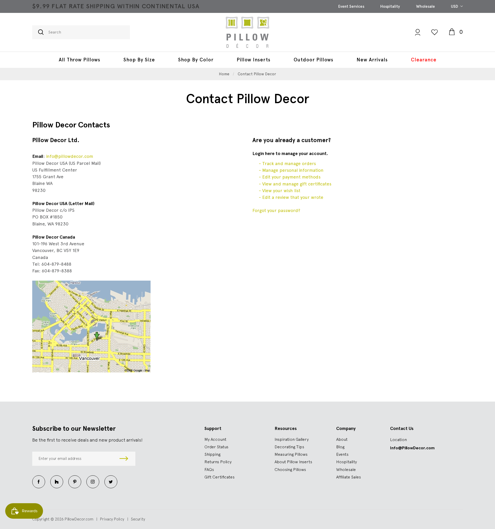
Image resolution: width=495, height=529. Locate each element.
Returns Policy (218, 461)
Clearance (423, 60)
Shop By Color (195, 60)
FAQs (209, 469)
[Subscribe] (123, 459)
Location (398, 439)
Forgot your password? (276, 210)
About (342, 439)
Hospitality (390, 6)
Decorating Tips (289, 446)
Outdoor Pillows (313, 60)
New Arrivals (372, 60)
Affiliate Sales (348, 477)
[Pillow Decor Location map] (91, 325)
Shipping (212, 454)
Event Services (351, 6)
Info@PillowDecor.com (412, 447)
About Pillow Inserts (293, 461)
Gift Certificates (219, 477)
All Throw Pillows (79, 60)
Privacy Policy (112, 519)
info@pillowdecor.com (69, 156)
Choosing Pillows (290, 469)
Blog (340, 446)
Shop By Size (139, 60)
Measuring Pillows (291, 454)
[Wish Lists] (434, 32)
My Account (215, 439)
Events (342, 454)
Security (138, 519)
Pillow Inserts (253, 60)
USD (455, 6)
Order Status (216, 446)
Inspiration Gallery (292, 439)
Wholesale (425, 6)
